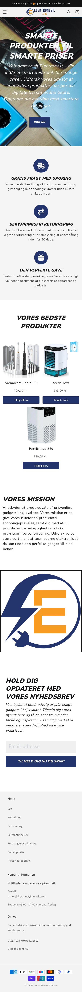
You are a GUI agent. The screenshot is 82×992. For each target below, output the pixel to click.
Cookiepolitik (16, 852)
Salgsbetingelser (18, 835)
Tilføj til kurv (21, 400)
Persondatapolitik (19, 860)
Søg (10, 808)
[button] (5, 12)
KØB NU (39, 122)
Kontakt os (14, 817)
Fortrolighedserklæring (22, 843)
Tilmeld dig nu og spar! (41, 761)
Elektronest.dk (37, 985)
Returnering (15, 826)
